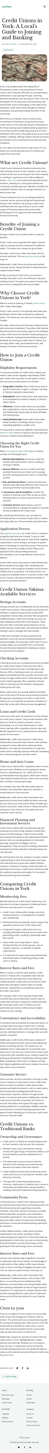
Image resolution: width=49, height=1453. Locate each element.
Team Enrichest (10, 44)
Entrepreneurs (7, 1421)
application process (12, 533)
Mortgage (6, 1399)
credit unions (39, 303)
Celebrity (5, 1414)
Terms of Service (33, 1425)
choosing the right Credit (17, 451)
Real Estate (30, 1403)
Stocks (29, 1395)
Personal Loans (8, 1395)
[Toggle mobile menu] (44, 6)
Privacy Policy (31, 1421)
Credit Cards (7, 1403)
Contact (29, 1418)
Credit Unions (8, 50)
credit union (11, 180)
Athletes (5, 1418)
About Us (30, 1414)
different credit (6, 432)
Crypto (29, 1399)
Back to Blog (11, 1376)
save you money (32, 256)
